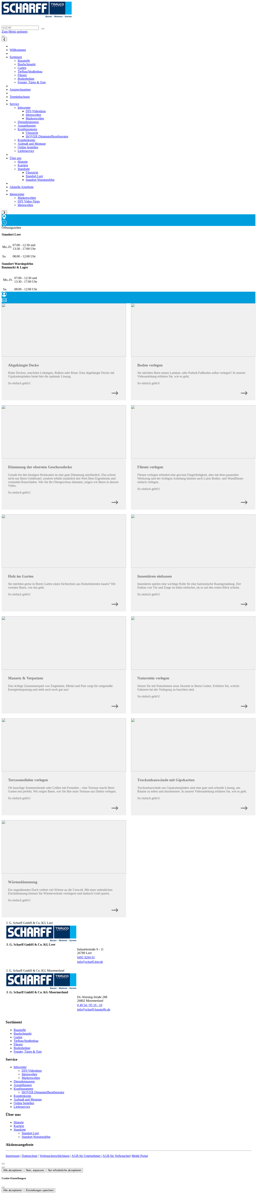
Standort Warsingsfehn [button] (40, 179)
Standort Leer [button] (34, 176)
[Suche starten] (42, 28)
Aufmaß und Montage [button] (32, 143)
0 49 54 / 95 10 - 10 (89, 1005)
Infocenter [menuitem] (24, 107)
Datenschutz (29, 1156)
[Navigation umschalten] (3, 36)
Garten (18, 1037)
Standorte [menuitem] (24, 169)
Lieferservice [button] (26, 151)
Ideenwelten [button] (33, 114)
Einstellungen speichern (40, 1190)
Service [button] (14, 104)
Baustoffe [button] (24, 60)
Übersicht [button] (32, 133)
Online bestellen (24, 1103)
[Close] (3, 1163)
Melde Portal (140, 1156)
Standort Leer (30, 1133)
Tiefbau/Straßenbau (26, 1040)
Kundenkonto (22, 1096)
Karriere (19, 1126)
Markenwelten (31, 1078)
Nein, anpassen (35, 1170)
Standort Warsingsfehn (36, 1136)
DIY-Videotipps (32, 1070)
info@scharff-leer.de (90, 961)
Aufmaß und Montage (28, 1099)
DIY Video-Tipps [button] (29, 201)
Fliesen (18, 1044)
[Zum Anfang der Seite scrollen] (3, 1167)
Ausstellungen (23, 1085)
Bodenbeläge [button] (26, 78)
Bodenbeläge (22, 1048)
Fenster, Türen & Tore (28, 1051)
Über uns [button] (15, 158)
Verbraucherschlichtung (54, 1156)
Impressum (12, 1156)
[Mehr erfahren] (115, 392)
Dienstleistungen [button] (28, 122)
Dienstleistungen (24, 1081)
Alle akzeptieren (12, 1170)
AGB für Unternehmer (86, 1156)
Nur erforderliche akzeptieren (64, 1170)
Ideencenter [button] (17, 194)
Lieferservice (22, 1106)
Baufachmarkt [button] (27, 64)
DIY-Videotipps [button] (36, 111)
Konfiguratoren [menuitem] (27, 129)
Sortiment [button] (16, 57)
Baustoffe (20, 1030)
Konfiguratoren (23, 1088)
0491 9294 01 (86, 957)
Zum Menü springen (15, 31)
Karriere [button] (23, 165)
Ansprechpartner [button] (20, 89)
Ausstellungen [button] (27, 125)
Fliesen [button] (22, 75)
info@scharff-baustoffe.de (93, 1009)
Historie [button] (23, 161)
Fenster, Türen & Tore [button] (32, 82)
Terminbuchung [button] (20, 96)
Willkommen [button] (18, 50)
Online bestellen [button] (28, 147)
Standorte (20, 1129)
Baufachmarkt (23, 1033)
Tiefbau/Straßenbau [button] (30, 71)
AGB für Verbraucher (116, 1156)
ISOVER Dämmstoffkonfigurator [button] (47, 136)
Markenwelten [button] (35, 118)
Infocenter (20, 1067)
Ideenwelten (29, 1074)
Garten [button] (22, 68)
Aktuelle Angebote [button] (22, 187)
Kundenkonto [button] (26, 140)
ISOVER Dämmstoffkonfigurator (43, 1092)
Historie (19, 1122)
